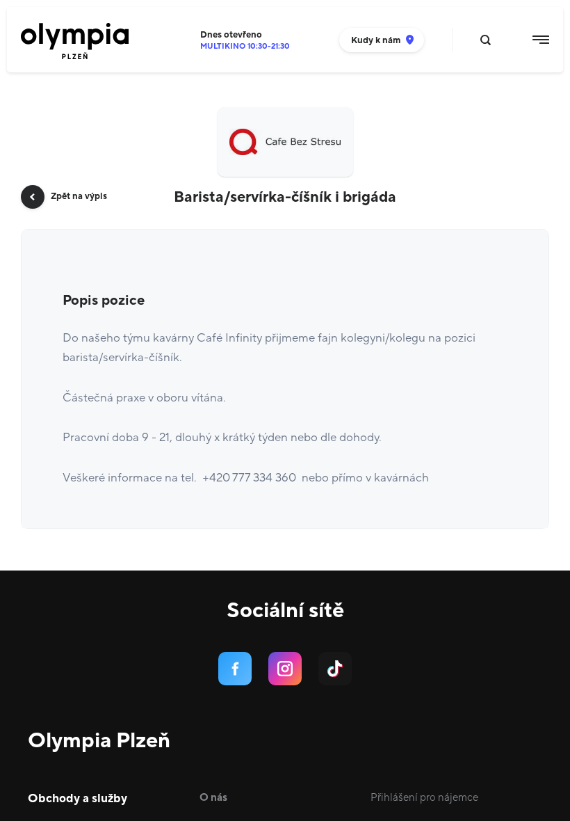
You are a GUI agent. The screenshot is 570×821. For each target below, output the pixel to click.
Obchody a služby (77, 798)
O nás (213, 797)
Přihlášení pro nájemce (424, 797)
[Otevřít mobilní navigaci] (540, 39)
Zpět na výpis (79, 196)
